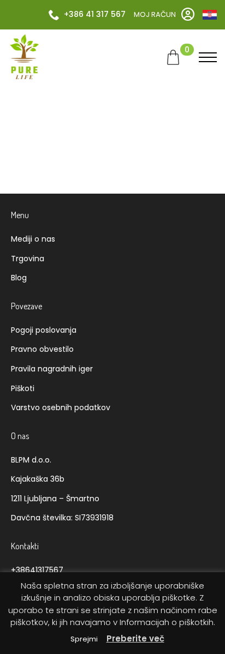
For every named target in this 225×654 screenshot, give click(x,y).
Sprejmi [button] (84, 639)
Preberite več (135, 638)
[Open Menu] (208, 57)
